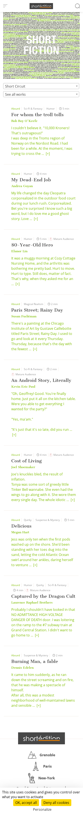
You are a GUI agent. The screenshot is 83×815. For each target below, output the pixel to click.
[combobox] (41, 86)
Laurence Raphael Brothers (32, 602)
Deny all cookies (56, 802)
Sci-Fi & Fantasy (33, 108)
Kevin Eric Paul (23, 386)
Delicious (21, 526)
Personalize (42, 809)
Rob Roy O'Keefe (24, 121)
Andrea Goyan (22, 186)
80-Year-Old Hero (32, 245)
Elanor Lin (19, 251)
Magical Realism (33, 304)
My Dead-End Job (31, 179)
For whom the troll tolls (37, 114)
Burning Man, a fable (34, 661)
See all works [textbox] (15, 94)
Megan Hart (20, 532)
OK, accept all (26, 802)
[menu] (5, 6)
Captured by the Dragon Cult (43, 596)
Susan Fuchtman (23, 316)
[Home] (41, 6)
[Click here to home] (41, 738)
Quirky (27, 520)
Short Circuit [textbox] (15, 86)
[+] (48, 153)
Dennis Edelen (22, 668)
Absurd (15, 108)
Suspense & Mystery (48, 520)
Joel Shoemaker (23, 467)
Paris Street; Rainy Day (37, 310)
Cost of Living (26, 460)
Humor (50, 108)
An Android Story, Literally (41, 380)
